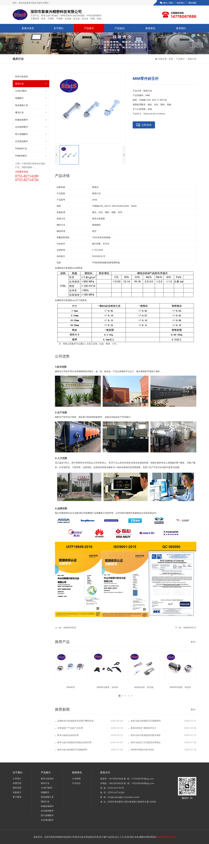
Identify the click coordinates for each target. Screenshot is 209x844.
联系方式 (105, 772)
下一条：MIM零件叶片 (185, 627)
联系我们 (181, 3)
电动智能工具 (21, 105)
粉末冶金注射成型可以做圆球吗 (146, 720)
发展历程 (17, 783)
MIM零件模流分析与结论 (142, 749)
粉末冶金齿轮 (21, 76)
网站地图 (192, 3)
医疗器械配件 (21, 134)
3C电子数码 (21, 91)
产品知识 (120, 28)
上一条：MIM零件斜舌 (65, 627)
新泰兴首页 (28, 28)
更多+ (193, 641)
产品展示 (89, 28)
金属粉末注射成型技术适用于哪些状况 (75, 720)
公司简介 (17, 778)
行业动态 (76, 783)
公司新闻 (76, 778)
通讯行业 (19, 112)
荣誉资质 (17, 787)
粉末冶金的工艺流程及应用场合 (146, 742)
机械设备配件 (21, 119)
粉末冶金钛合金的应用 (68, 735)
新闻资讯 (150, 28)
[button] (119, 695)
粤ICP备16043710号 (166, 837)
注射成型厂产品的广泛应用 (70, 728)
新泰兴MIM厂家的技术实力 (143, 728)
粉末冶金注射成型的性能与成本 (146, 735)
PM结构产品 (21, 148)
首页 (171, 58)
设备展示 (17, 792)
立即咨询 (146, 124)
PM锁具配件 (21, 155)
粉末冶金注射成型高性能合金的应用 (74, 742)
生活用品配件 (21, 141)
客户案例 (17, 797)
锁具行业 (192, 58)
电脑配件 (19, 98)
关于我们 (58, 28)
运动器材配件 (21, 127)
